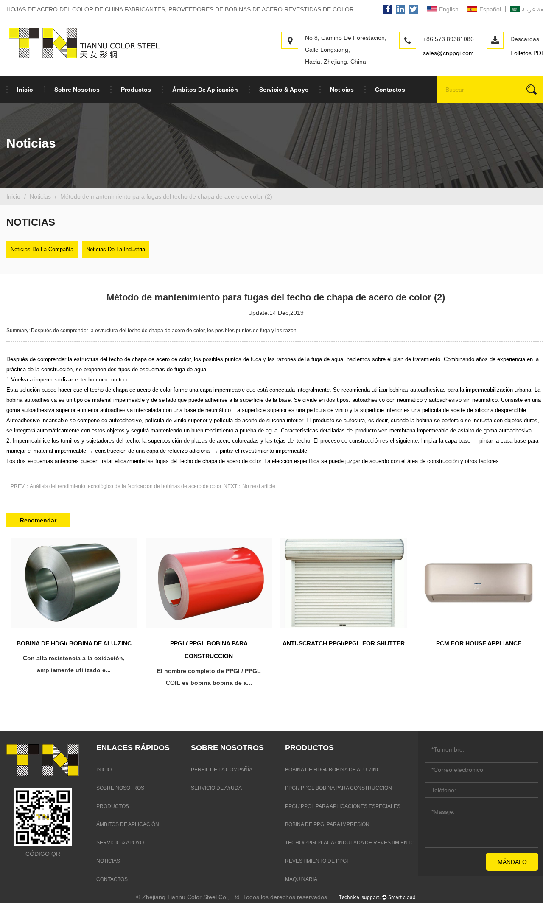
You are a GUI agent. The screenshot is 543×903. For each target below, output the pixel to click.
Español (490, 9)
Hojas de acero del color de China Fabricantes (85, 9)
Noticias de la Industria (115, 249)
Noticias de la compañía (42, 249)
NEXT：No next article (249, 486)
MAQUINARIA (301, 879)
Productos (136, 89)
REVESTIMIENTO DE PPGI (316, 861)
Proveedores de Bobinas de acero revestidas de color (261, 9)
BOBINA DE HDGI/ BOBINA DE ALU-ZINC (333, 770)
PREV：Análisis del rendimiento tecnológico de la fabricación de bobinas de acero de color (116, 486)
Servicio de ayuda (216, 788)
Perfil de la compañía (221, 770)
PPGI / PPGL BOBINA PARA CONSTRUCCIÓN (338, 788)
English (449, 9)
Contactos (390, 89)
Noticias (342, 89)
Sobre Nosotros (77, 89)
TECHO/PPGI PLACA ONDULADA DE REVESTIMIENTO (349, 843)
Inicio (25, 89)
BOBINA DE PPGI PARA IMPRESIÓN (327, 824)
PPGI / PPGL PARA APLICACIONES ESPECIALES (342, 806)
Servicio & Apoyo (284, 89)
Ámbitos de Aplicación (205, 89)
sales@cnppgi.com (448, 53)
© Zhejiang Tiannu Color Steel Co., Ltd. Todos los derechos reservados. (232, 897)
